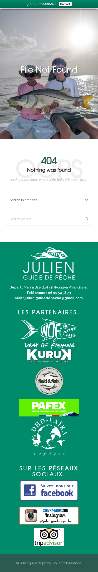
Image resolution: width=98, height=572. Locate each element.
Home (40, 131)
